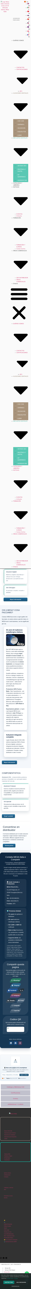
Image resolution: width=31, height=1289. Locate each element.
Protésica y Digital (8, 1148)
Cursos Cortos (20, 249)
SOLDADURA (21, 128)
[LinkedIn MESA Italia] (11, 1043)
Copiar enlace (24, 1074)
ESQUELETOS (22, 131)
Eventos (5, 1193)
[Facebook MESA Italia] (15, 1043)
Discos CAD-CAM (8, 1121)
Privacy (16, 1278)
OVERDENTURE (22, 180)
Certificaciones (7, 1169)
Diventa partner (9, 845)
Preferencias (15, 1286)
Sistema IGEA (7, 1146)
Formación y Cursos (8, 1192)
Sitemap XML (8, 1268)
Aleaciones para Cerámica (10, 1123)
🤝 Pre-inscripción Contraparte (10, 1220)
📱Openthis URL (15, 1061)
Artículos (19, 216)
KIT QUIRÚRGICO (22, 176)
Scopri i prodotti (8, 816)
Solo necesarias (21, 1282)
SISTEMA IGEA (22, 166)
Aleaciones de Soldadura (9, 1125)
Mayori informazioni (15, 599)
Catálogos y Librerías (8, 1183)
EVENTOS (19, 214)
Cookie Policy (10, 1278)
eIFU (21, 91)
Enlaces (15, 283)
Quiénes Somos (7, 1167)
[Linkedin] (6, 1258)
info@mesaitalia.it (16, 19)
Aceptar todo (9, 1282)
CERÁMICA (21, 124)
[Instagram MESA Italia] (20, 1043)
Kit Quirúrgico (7, 1150)
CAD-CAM (21, 121)
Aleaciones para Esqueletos (10, 1127)
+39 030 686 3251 (16, 18)
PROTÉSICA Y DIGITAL (22, 170)
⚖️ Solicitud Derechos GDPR (10, 1222)
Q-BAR (20, 135)
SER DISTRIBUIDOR (22, 277)
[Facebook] (3, 1258)
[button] (19, 303)
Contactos (6, 1171)
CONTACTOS (20, 67)
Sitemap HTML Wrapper (10, 1270)
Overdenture (7, 1152)
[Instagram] (1, 1258)
